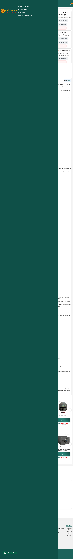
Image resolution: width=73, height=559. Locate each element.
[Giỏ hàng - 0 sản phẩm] (70, 4)
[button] (70, 409)
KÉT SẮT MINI (21, 12)
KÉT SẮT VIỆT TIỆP (22, 3)
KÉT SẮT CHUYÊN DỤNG (23, 6)
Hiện (69, 80)
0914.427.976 (10, 553)
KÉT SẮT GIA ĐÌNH (22, 9)
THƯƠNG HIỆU (21, 19)
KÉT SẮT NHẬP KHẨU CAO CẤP (25, 15)
